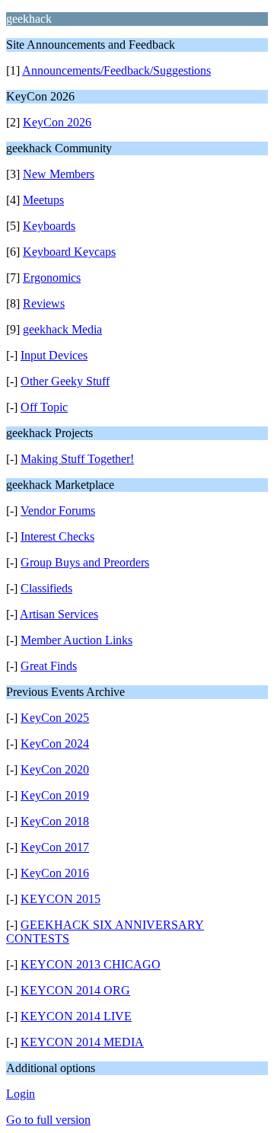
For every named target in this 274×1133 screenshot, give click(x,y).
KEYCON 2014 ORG (75, 990)
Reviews (44, 303)
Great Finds (49, 665)
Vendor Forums (58, 510)
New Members (58, 174)
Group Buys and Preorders (85, 562)
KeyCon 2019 (55, 795)
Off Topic (44, 407)
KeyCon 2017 (55, 847)
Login (20, 1093)
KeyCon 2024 (55, 743)
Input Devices (54, 355)
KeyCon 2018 (55, 821)
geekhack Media (62, 329)
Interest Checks (57, 536)
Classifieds (46, 588)
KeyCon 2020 (55, 769)
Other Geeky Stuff (65, 381)
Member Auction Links (76, 640)
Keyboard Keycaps (69, 251)
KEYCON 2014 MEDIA (82, 1042)
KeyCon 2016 (55, 873)
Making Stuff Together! (77, 458)
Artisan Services (59, 614)
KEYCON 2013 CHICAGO (91, 964)
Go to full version (48, 1119)
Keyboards (49, 225)
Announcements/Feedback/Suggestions (116, 70)
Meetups (43, 199)
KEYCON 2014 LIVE (76, 1016)
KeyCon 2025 (55, 717)
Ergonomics (52, 277)
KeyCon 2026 (57, 122)
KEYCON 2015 (60, 898)
